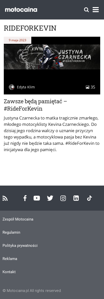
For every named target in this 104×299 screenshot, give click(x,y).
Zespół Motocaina (18, 219)
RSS (5, 198)
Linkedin (76, 198)
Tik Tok (89, 198)
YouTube (37, 198)
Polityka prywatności (20, 245)
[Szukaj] (86, 9)
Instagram (63, 198)
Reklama (10, 258)
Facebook (25, 198)
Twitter (50, 198)
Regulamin (11, 232)
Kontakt (9, 272)
